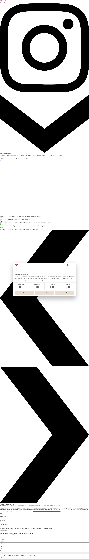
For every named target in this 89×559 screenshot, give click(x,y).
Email (1, 541)
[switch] (37, 287)
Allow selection (44, 292)
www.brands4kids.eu (47, 528)
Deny (24, 292)
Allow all (64, 292)
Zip (1, 546)
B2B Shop (2, 515)
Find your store (3, 525)
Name (1, 537)
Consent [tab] (24, 270)
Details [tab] (44, 270)
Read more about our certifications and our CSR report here (46, 511)
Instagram (2, 517)
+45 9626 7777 (27, 528)
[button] (44, 298)
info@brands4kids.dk (37, 528)
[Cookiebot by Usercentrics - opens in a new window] (68, 265)
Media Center (3, 516)
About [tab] (65, 270)
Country (2, 550)
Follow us (2, 2)
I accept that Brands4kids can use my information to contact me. (18, 555)
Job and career (3, 521)
